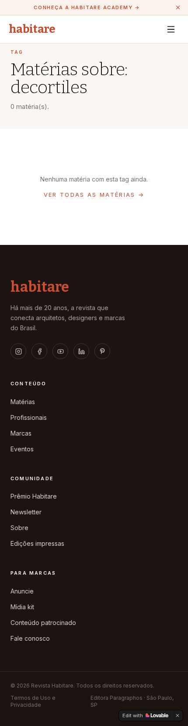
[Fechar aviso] (178, 7)
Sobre (19, 527)
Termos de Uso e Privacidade (33, 701)
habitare (32, 29)
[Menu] (171, 29)
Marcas (20, 433)
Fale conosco (30, 638)
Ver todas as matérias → (94, 194)
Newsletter (26, 512)
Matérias (22, 401)
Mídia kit (22, 607)
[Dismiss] (177, 715)
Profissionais (28, 417)
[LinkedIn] (81, 351)
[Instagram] (18, 351)
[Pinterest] (102, 351)
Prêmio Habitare (33, 496)
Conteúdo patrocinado (43, 622)
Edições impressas (37, 543)
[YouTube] (60, 351)
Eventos (22, 449)
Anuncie (22, 591)
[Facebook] (39, 351)
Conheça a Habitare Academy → (87, 7)
